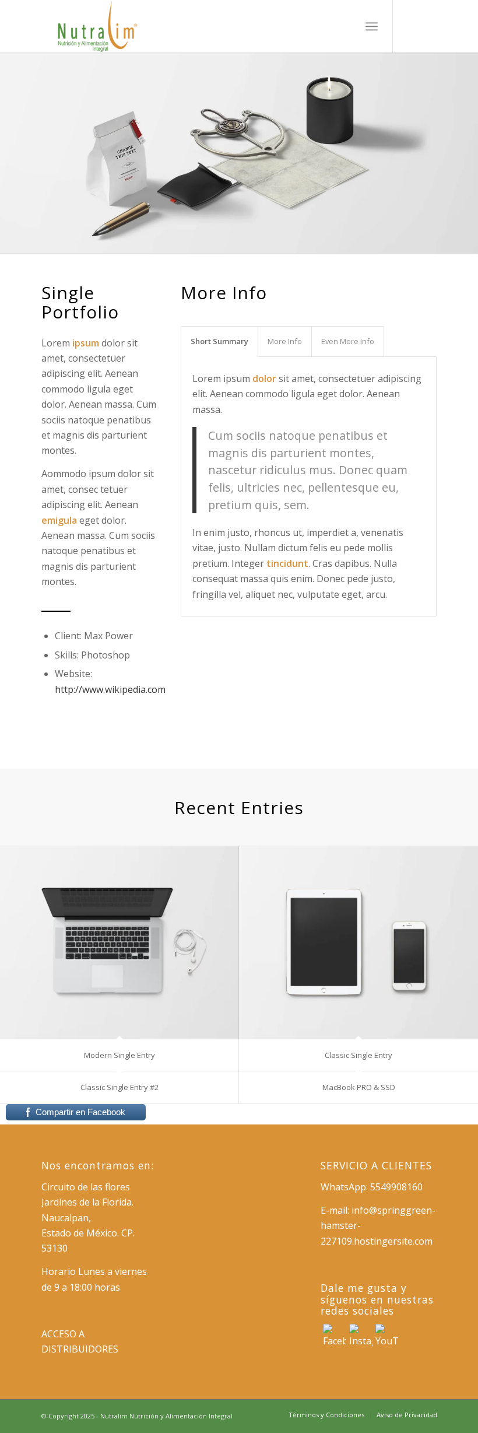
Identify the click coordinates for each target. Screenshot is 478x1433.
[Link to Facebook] (428, 26)
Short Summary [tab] (219, 341)
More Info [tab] (285, 341)
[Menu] (371, 26)
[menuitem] (371, 26)
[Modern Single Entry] (119, 942)
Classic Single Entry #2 (119, 1087)
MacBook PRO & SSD (358, 1087)
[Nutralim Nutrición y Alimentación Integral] (98, 26)
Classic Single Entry (358, 1055)
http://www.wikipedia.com (110, 689)
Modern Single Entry (119, 1055)
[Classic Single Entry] (358, 942)
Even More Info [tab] (347, 341)
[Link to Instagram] (411, 26)
